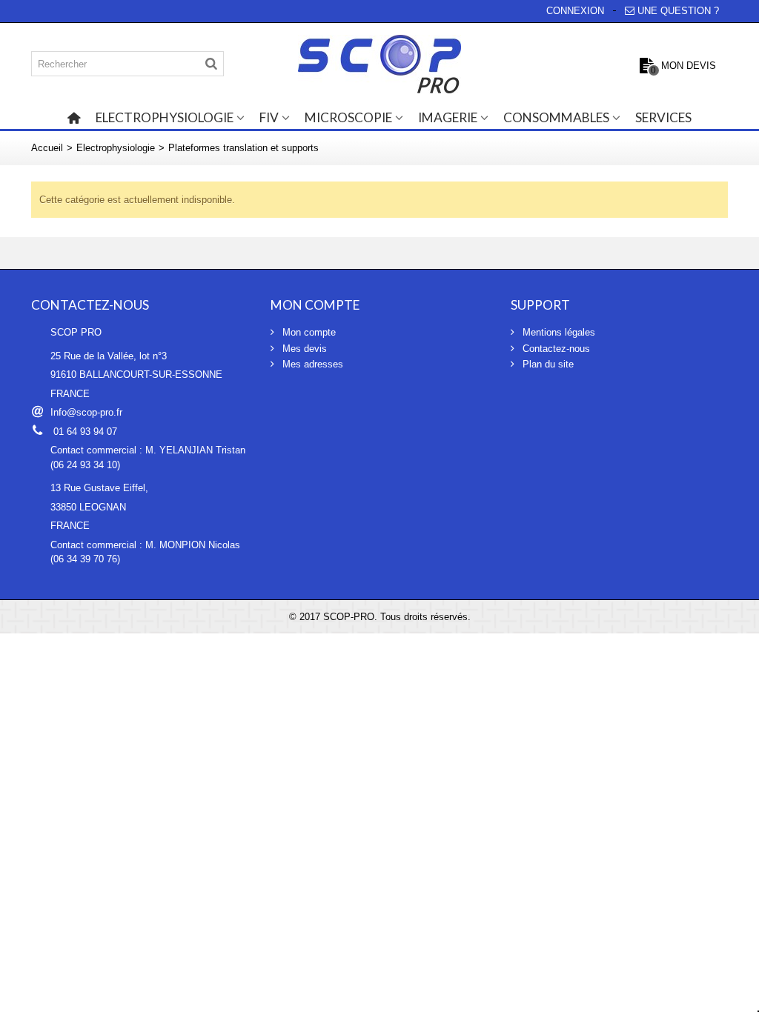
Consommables (556, 117)
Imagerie (447, 117)
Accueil (47, 147)
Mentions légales (557, 332)
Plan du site (547, 364)
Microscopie (348, 117)
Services (663, 117)
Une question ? (678, 10)
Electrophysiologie (164, 117)
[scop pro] (379, 64)
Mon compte (307, 332)
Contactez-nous (555, 348)
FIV (269, 117)
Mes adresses (311, 364)
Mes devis (303, 348)
